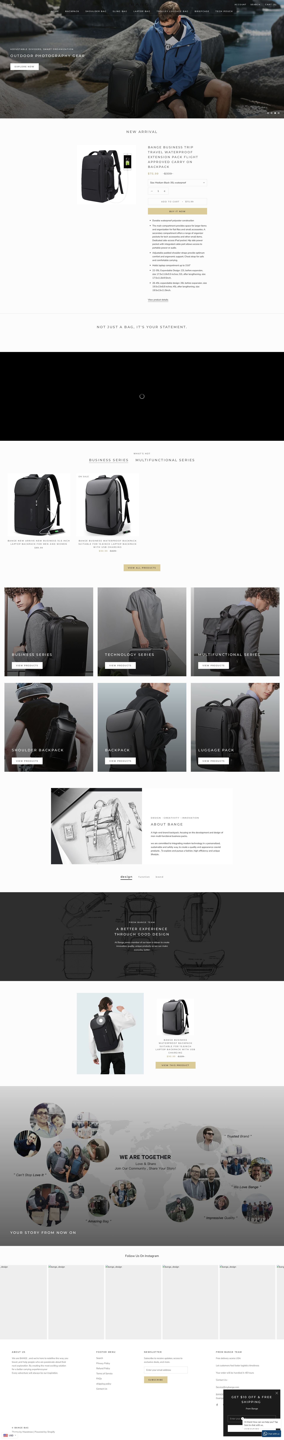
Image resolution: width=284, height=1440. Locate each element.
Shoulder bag (95, 11)
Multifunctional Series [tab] (165, 500)
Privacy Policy (103, 1403)
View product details (158, 340)
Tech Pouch (224, 11)
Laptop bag (142, 11)
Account (240, 4)
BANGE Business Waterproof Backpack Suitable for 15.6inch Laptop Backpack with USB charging (108, 584)
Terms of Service (104, 1413)
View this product (175, 1105)
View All (21, 145)
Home (55, 11)
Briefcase (202, 11)
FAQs (99, 1418)
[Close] (276, 1393)
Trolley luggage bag (172, 11)
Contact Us (101, 1429)
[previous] (41, 1073)
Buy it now (177, 251)
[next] (242, 1073)
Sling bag (120, 11)
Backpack (72, 11)
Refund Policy (103, 1408)
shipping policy (103, 1423)
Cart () (271, 4)
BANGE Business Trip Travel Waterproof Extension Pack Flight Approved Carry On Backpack (173, 197)
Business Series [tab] (109, 500)
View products (27, 706)
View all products (142, 608)
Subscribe (251, 1428)
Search (255, 4)
